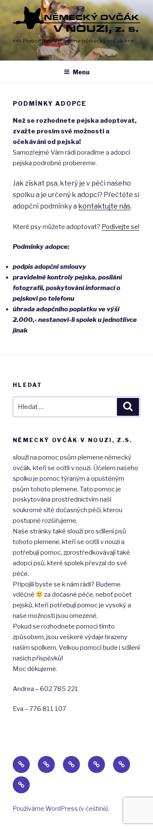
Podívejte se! (120, 227)
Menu (81, 72)
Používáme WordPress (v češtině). (61, 808)
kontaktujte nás (104, 206)
